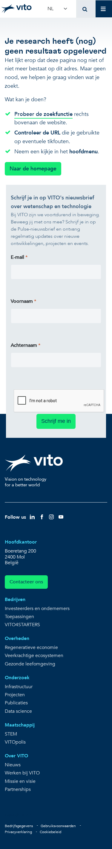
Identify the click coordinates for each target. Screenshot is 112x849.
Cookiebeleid (50, 832)
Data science (18, 711)
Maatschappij (20, 725)
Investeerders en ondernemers (37, 609)
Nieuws (13, 765)
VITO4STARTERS (22, 625)
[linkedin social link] (32, 516)
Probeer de (43, 114)
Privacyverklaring (18, 832)
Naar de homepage (33, 168)
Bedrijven (15, 599)
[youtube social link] (61, 516)
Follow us (15, 517)
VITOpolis (15, 742)
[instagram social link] (51, 516)
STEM (11, 734)
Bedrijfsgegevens (19, 826)
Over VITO (16, 756)
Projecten (15, 695)
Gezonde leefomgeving (30, 664)
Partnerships (18, 789)
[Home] (16, 8)
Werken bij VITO (22, 773)
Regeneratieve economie (31, 647)
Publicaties (16, 703)
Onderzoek (17, 677)
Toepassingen (19, 617)
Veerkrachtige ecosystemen (34, 656)
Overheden (17, 638)
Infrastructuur (19, 687)
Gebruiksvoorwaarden (58, 826)
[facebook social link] (42, 516)
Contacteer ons (26, 582)
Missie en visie (20, 781)
